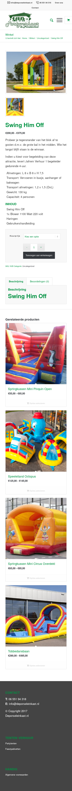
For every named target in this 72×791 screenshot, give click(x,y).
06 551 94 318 (45, 2)
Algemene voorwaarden (16, 774)
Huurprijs (15, 236)
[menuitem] (20, 3)
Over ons (59, 2)
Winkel (9, 35)
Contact (35, 7)
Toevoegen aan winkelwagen (39, 255)
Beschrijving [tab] (16, 281)
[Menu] (57, 20)
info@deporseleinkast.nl (21, 2)
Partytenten (11, 743)
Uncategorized (28, 266)
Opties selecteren (37, 403)
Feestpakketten (12, 748)
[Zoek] (50, 20)
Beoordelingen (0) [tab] (39, 281)
